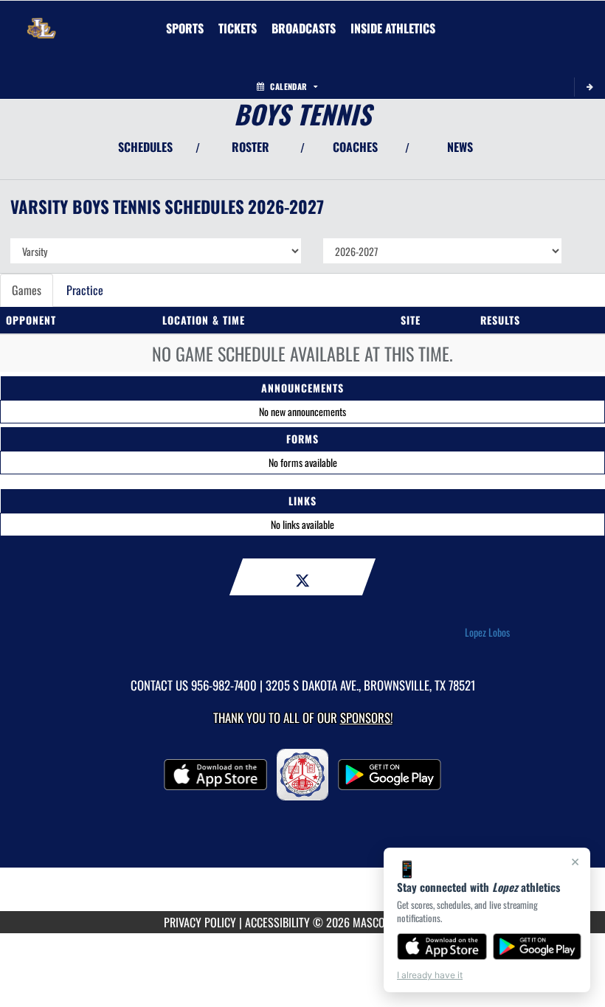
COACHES (355, 146)
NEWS (460, 146)
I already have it (430, 974)
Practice (84, 290)
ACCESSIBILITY (277, 922)
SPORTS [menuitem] (185, 28)
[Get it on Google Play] (537, 946)
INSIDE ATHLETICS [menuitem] (392, 28)
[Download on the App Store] (442, 946)
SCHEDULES (145, 146)
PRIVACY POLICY (200, 922)
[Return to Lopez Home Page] (41, 19)
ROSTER (250, 146)
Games (26, 290)
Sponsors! (366, 717)
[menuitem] (237, 28)
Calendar (288, 86)
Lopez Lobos (487, 632)
